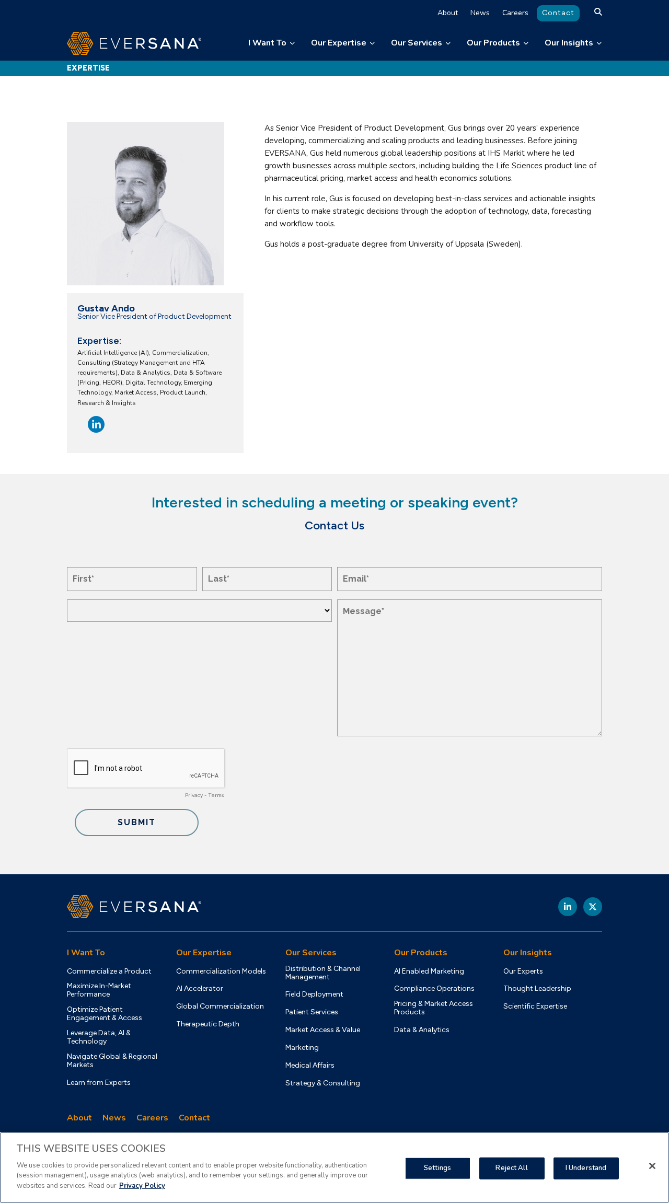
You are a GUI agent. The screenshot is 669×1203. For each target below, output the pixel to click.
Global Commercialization (220, 1006)
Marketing (302, 1048)
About (447, 13)
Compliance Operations (434, 989)
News (480, 13)
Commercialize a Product (109, 971)
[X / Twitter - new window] (592, 906)
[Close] (652, 1165)
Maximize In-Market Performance (99, 990)
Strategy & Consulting (322, 1083)
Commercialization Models (221, 971)
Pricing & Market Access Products (433, 1008)
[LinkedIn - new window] (567, 906)
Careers (515, 13)
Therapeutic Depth (207, 1024)
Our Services (416, 43)
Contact (558, 12)
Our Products (493, 43)
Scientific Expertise (535, 1006)
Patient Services (311, 1012)
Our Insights (569, 43)
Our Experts (523, 971)
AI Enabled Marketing (429, 971)
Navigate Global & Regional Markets (112, 1060)
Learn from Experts (99, 1083)
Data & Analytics (421, 1030)
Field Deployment (314, 994)
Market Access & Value (322, 1030)
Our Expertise (338, 43)
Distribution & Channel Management (323, 973)
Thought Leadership (537, 989)
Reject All (511, 1167)
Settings (437, 1167)
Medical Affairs (309, 1065)
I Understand (586, 1167)
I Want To (267, 43)
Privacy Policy (142, 1185)
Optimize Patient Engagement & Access (104, 1013)
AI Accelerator (199, 989)
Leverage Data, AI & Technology (99, 1037)
